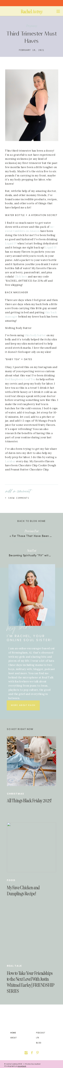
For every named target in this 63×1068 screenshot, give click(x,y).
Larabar (10, 461)
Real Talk (14, 965)
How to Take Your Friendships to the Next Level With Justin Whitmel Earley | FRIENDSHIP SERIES (30, 982)
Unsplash (22, 1066)
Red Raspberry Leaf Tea (20, 379)
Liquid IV (50, 247)
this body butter (35, 335)
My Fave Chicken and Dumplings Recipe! (23, 891)
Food (11, 880)
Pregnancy (31, 25)
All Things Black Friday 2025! (29, 801)
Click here (21, 276)
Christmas (15, 793)
